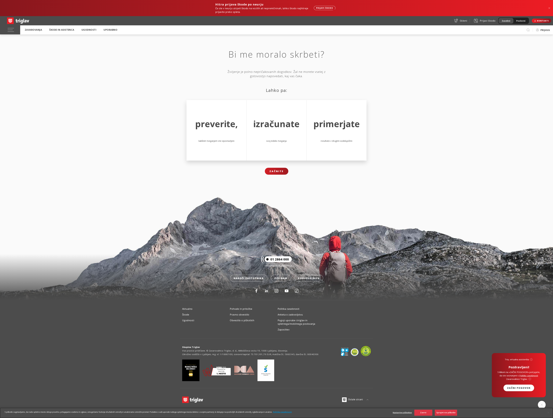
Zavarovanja (33, 29)
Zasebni (506, 20)
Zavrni (423, 412)
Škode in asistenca (61, 29)
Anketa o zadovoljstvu (290, 314)
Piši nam (280, 278)
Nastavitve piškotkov (402, 412)
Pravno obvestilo (239, 314)
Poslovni (520, 20)
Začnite (276, 171)
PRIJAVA (545, 30)
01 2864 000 (279, 259)
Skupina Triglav (191, 347)
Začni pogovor (519, 387)
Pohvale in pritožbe (241, 308)
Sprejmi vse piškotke (446, 412)
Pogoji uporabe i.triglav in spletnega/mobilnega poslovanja (296, 322)
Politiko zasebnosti (528, 375)
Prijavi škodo (324, 8)
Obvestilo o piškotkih (242, 320)
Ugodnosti (89, 29)
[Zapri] (548, 412)
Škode (185, 314)
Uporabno (110, 29)
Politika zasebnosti (288, 308)
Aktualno (187, 308)
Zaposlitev (284, 329)
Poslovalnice (309, 278)
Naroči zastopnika (249, 278)
